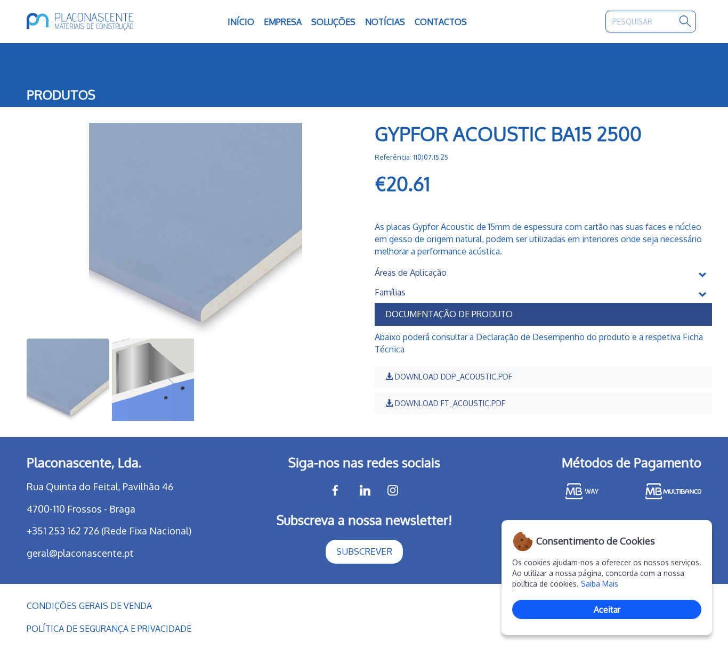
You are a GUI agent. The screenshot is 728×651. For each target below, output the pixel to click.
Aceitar (607, 609)
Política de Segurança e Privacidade (109, 628)
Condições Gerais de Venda (89, 605)
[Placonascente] (94, 21)
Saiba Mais (599, 583)
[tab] (543, 273)
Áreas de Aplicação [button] (411, 273)
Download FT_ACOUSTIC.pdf (449, 403)
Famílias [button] (390, 293)
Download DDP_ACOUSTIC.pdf (452, 376)
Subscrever (364, 551)
